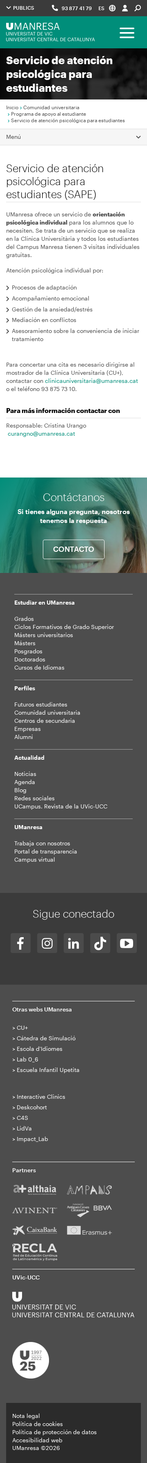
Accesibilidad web (37, 1440)
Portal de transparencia (45, 851)
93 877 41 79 (77, 8)
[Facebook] (21, 943)
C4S (22, 1117)
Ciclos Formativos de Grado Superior (64, 626)
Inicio (12, 107)
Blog (20, 790)
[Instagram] (47, 943)
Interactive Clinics (41, 1096)
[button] (107, 7)
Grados (24, 618)
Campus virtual (34, 859)
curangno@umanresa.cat (41, 433)
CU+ (22, 1027)
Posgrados (28, 651)
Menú (13, 136)
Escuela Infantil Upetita (48, 1069)
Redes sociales (34, 798)
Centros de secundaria (44, 720)
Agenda (24, 781)
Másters (25, 643)
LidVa (24, 1128)
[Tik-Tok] (100, 943)
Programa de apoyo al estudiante (48, 114)
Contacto (73, 549)
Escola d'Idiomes (39, 1048)
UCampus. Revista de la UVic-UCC (60, 806)
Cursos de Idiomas (39, 667)
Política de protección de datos (54, 1431)
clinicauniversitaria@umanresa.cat (91, 380)
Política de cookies (37, 1423)
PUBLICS (23, 8)
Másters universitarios (43, 634)
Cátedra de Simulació (46, 1038)
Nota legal (26, 1415)
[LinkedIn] (74, 943)
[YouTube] (127, 943)
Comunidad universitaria (51, 107)
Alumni (23, 736)
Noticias (25, 773)
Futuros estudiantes (40, 704)
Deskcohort (32, 1107)
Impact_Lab (32, 1138)
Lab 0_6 (27, 1059)
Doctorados (29, 659)
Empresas (27, 728)
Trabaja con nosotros (42, 843)
